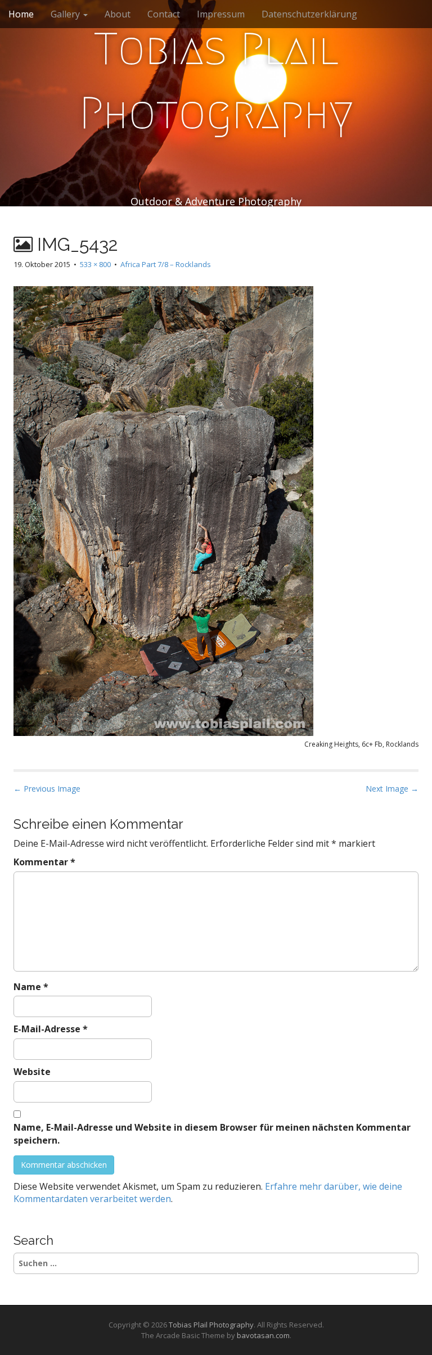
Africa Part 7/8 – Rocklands (165, 264)
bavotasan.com (263, 1335)
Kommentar (44, 862)
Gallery (66, 14)
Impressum (221, 14)
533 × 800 (95, 264)
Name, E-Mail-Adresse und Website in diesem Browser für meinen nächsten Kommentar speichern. (212, 1133)
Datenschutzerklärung (309, 14)
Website (32, 1071)
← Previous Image (47, 788)
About (117, 14)
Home (21, 14)
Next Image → (392, 788)
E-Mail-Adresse (51, 1029)
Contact (163, 14)
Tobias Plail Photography (216, 81)
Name (31, 987)
